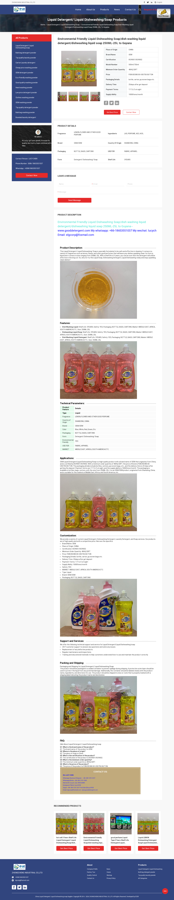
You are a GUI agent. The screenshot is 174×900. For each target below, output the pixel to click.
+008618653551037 (32, 168)
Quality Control (92, 875)
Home (43, 25)
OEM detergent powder (24, 73)
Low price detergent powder (26, 92)
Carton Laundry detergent (25, 63)
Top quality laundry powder (26, 58)
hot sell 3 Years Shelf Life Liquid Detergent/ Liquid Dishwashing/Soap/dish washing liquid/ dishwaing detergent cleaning (66, 840)
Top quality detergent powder (27, 107)
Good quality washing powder (27, 83)
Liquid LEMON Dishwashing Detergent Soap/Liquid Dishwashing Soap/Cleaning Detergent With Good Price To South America (148, 840)
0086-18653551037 (35, 163)
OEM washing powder (24, 102)
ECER (137, 896)
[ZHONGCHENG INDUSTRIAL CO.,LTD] (20, 9)
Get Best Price (112, 112)
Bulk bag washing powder (25, 112)
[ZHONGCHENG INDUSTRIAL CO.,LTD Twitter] (148, 2)
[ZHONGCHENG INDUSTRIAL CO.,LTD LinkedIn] (152, 2)
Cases (109, 872)
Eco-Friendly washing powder (27, 78)
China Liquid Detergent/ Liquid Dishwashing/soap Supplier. (54, 896)
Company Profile (92, 869)
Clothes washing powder (25, 97)
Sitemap (109, 875)
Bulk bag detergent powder (26, 53)
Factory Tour (91, 872)
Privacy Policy (111, 878)
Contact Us (90, 878)
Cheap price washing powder (26, 68)
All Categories (142, 878)
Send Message (74, 200)
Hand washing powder (24, 88)
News (108, 869)
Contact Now (31, 175)
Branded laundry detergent (26, 117)
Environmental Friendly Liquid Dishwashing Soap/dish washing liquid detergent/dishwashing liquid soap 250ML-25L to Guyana (94, 840)
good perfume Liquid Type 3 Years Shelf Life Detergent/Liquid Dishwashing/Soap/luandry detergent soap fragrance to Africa (120, 840)
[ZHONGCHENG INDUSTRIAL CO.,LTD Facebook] (144, 2)
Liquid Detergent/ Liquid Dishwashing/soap (63, 25)
